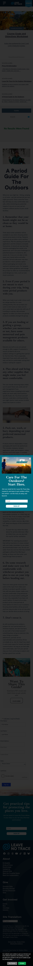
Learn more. (16, 959)
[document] (16, 483)
